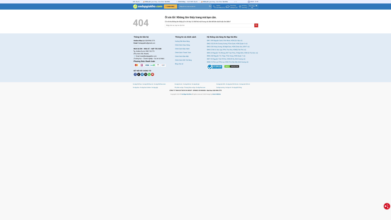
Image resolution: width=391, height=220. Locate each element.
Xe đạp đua (136, 87)
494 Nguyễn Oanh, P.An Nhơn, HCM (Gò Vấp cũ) (224, 40)
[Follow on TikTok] (138, 74)
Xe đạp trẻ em (178, 84)
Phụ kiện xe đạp (179, 87)
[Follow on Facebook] (135, 74)
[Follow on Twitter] (142, 74)
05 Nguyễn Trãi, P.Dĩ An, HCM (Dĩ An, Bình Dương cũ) (226, 59)
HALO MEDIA (216, 94)
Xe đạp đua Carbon (145, 87)
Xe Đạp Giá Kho (186, 94)
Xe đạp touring (220, 87)
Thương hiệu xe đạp (189, 87)
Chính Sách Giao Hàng (182, 45)
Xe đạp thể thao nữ (148, 84)
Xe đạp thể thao (137, 84)
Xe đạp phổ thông (237, 87)
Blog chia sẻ (179, 64)
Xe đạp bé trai (187, 84)
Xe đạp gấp (155, 87)
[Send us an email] (145, 74)
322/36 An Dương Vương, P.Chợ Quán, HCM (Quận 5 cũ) (227, 44)
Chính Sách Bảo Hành (182, 49)
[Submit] (209, 6)
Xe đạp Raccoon (200, 87)
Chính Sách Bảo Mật (182, 56)
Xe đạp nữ (228, 87)
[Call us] (149, 74)
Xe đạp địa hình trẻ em (232, 84)
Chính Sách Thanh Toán (183, 52)
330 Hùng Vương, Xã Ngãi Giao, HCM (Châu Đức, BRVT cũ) (228, 47)
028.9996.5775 (220, 7)
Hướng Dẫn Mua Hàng (182, 41)
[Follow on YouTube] (152, 74)
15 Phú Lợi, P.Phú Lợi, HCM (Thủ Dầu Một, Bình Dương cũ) (227, 62)
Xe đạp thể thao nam (160, 84)
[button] (170, 6)
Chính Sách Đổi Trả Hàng (183, 60)
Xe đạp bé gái (195, 84)
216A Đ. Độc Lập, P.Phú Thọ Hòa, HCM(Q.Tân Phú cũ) (226, 50)
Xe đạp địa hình (220, 84)
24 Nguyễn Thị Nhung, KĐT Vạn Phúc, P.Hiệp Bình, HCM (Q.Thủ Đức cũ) (232, 53)
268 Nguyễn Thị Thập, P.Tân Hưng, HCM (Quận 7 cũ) (226, 56)
